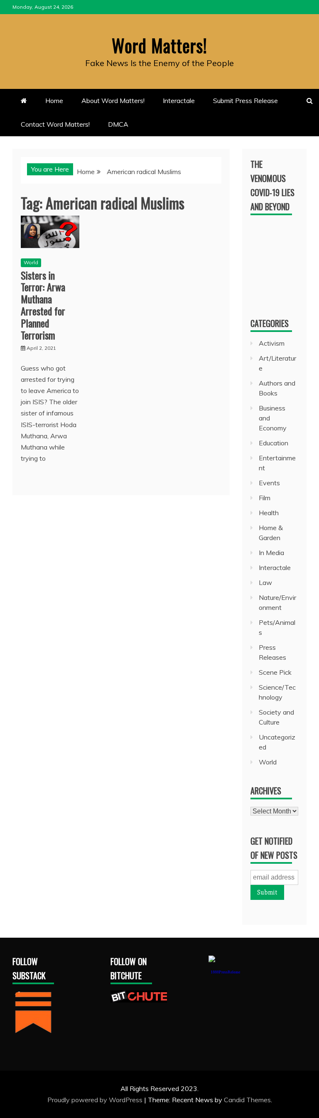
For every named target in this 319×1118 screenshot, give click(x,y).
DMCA (118, 124)
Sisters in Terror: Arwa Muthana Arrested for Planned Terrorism (43, 305)
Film (264, 498)
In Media (271, 552)
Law (265, 582)
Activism (272, 343)
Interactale (179, 100)
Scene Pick (275, 672)
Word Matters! (159, 45)
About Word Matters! (113, 100)
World (31, 262)
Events (269, 483)
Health (269, 513)
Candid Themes (247, 1100)
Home (54, 100)
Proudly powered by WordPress (95, 1100)
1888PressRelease (225, 972)
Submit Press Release (245, 100)
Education (273, 443)
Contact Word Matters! (55, 124)
